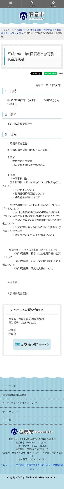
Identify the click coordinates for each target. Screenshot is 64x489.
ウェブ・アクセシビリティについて (19, 403)
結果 (19, 33)
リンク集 (6, 420)
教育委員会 (35, 30)
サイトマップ (9, 386)
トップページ (7, 30)
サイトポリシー (10, 411)
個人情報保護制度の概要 (14, 394)
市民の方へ (22, 30)
